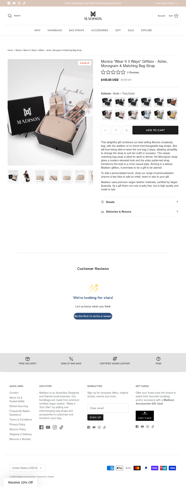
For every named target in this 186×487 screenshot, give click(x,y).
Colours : (117, 93)
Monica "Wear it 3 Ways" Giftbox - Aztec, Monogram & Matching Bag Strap (49, 50)
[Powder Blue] (146, 115)
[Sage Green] (159, 115)
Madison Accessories (25, 476)
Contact (13, 392)
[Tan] (172, 102)
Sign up (95, 417)
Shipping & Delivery (20, 434)
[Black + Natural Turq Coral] (120, 102)
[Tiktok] (24, 3)
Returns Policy (17, 429)
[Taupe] (107, 115)
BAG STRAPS (76, 30)
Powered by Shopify (45, 476)
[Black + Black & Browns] (107, 102)
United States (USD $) (165, 3)
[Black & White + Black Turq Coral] (133, 102)
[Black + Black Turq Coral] (146, 102)
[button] (20, 482)
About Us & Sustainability (17, 399)
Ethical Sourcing (18, 406)
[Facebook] (9, 3)
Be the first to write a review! (93, 316)
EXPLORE (146, 30)
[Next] (89, 112)
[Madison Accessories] (93, 16)
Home (10, 50)
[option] (50, 112)
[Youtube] (14, 3)
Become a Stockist (20, 439)
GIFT (118, 30)
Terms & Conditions (20, 419)
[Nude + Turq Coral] (120, 115)
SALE (131, 30)
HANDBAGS (55, 30)
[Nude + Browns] (133, 115)
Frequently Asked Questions (19, 412)
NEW (37, 30)
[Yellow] (172, 115)
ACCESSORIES (99, 30)
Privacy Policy (17, 424)
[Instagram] (19, 3)
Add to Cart (155, 130)
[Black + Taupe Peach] (159, 102)
